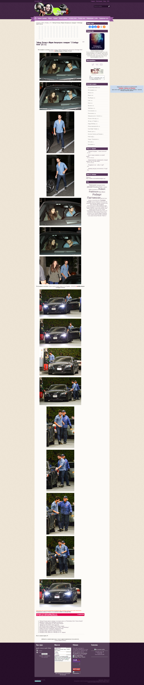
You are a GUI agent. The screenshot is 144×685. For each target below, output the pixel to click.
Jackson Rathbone (96, 202)
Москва (95, 215)
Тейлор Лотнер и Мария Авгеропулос (51, 615)
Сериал (96, 208)
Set (98, 209)
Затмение (98, 185)
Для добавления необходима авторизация (63, 674)
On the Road (97, 207)
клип (93, 213)
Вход (105, 1)
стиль (89, 215)
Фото (91, 204)
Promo (103, 210)
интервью (101, 204)
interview (92, 208)
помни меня (89, 203)
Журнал (98, 212)
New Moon (102, 192)
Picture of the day (92, 118)
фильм (92, 215)
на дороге (92, 207)
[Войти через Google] (101, 27)
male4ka (49, 614)
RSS (108, 1)
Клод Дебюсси (95, 189)
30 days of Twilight (92, 121)
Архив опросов (46, 655)
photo (96, 209)
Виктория (94, 203)
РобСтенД (90, 136)
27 (50, 22)
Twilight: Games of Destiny (97, 54)
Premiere (102, 212)
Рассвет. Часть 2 (101, 215)
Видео (89, 95)
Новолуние (92, 185)
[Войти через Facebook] (95, 27)
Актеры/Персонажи (93, 87)
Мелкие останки (91, 200)
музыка (88, 207)
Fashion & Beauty (90, 157)
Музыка (90, 105)
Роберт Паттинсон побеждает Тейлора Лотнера (51, 628)
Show (105, 212)
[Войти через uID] (90, 27)
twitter (106, 208)
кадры (105, 205)
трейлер (96, 213)
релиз (94, 209)
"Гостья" (39, 652)
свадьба (98, 203)
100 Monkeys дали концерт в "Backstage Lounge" (52, 626)
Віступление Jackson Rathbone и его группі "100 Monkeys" (54, 627)
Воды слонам (96, 210)
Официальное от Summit (94, 116)
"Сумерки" (40, 650)
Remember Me (103, 202)
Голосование (91, 110)
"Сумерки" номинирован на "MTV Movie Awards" (52, 623)
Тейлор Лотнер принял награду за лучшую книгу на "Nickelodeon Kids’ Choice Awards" (61, 621)
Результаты (41, 655)
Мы (88, 166)
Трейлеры (90, 108)
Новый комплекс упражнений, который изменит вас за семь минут (97, 160)
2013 (43, 22)
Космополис (90, 212)
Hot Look (90, 141)
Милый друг (96, 204)
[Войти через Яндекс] (98, 27)
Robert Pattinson (97, 190)
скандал (92, 214)
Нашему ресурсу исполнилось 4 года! (97, 168)
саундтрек (103, 203)
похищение (89, 213)
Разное (88, 152)
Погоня (88, 214)
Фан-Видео (90, 98)
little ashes (97, 200)
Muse (106, 203)
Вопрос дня (91, 131)
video (95, 212)
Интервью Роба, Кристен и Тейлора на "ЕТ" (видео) (53, 632)
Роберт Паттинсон (94, 196)
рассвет (90, 187)
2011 (106, 210)
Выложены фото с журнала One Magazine (50, 629)
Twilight (89, 202)
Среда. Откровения (93, 139)
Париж (95, 214)
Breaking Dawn (97, 187)
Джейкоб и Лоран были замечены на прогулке (51, 622)
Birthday (102, 208)
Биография (91, 144)
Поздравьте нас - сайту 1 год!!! (96, 165)
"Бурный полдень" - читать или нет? (97, 151)
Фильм (89, 92)
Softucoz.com (107, 679)
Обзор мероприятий (93, 126)
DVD (105, 207)
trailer (101, 210)
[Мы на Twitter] (93, 66)
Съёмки (102, 207)
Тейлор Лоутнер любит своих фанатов (49, 624)
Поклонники (91, 113)
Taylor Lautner (41, 615)
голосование (90, 210)
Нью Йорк (99, 214)
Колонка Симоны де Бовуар (95, 134)
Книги (89, 103)
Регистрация (99, 1)
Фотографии (91, 90)
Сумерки (103, 200)
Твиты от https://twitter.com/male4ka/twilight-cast (95, 178)
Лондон (103, 209)
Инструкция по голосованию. (80, 653)
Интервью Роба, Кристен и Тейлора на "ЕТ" (51, 631)
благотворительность (91, 205)
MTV (101, 209)
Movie (105, 198)
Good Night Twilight (92, 129)
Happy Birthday (91, 123)
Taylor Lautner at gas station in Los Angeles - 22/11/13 (62, 286)
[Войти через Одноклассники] (104, 27)
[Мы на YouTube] (101, 66)
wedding (90, 209)
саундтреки (104, 214)
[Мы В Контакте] (97, 66)
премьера (104, 213)
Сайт (89, 100)
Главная (93, 1)
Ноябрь (47, 22)
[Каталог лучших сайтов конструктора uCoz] (76, 670)
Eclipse (103, 185)
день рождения (100, 205)
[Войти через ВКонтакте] (92, 27)
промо (99, 208)
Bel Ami (102, 198)
